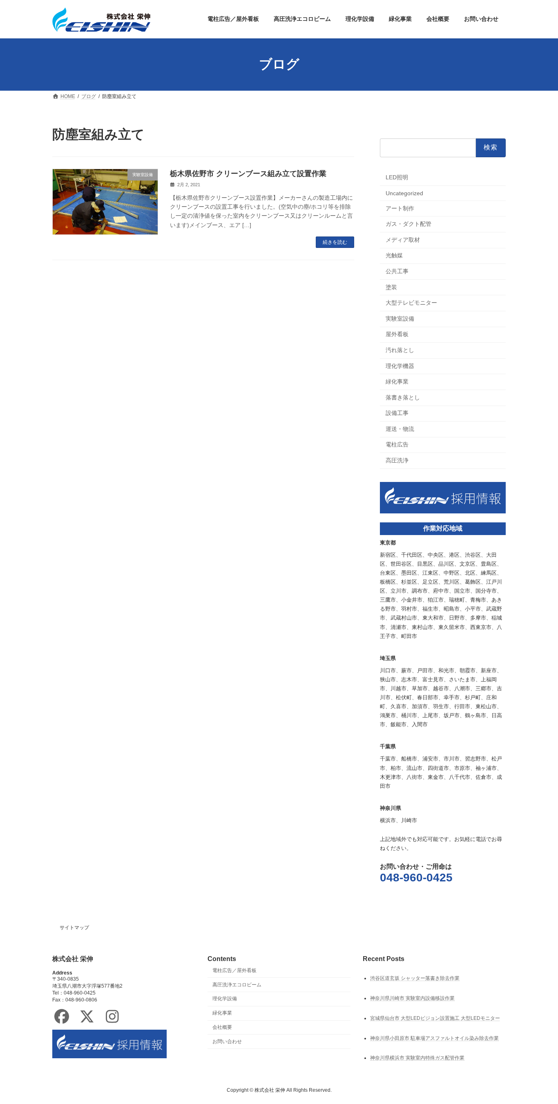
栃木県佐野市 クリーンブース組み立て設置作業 (248, 174)
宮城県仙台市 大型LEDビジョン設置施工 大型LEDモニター (435, 1018)
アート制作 (400, 208)
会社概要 (222, 1027)
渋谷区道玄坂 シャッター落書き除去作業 (415, 978)
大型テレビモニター (411, 302)
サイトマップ (74, 927)
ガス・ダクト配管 (408, 224)
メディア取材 (403, 239)
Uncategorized (404, 193)
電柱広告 (397, 444)
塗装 (391, 286)
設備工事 (397, 413)
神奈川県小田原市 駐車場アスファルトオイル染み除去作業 (434, 1038)
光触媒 (394, 255)
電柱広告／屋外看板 (234, 970)
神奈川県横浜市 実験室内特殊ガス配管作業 (417, 1058)
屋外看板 (397, 334)
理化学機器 (400, 365)
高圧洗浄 (397, 460)
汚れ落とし (400, 350)
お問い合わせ (227, 1041)
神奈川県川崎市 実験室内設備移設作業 (412, 998)
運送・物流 (400, 428)
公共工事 (397, 271)
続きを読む (335, 242)
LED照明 (397, 177)
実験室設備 (400, 318)
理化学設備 (224, 998)
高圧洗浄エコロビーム (236, 984)
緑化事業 (397, 381)
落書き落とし (403, 397)
